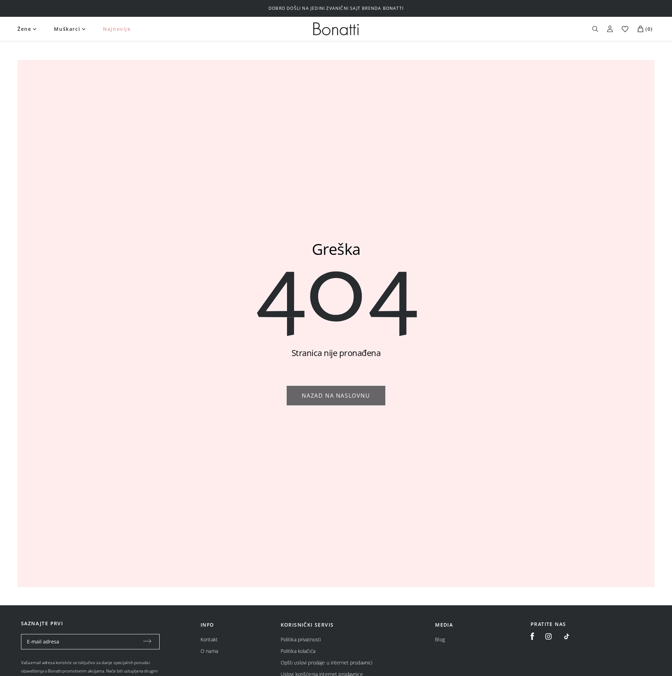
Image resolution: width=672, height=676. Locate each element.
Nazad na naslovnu (336, 395)
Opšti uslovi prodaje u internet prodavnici (327, 662)
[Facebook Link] (532, 636)
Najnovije (117, 29)
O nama (209, 651)
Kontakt (209, 639)
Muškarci (67, 29)
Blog (440, 639)
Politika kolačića (298, 651)
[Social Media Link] (566, 636)
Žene (24, 29)
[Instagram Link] (548, 636)
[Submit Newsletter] (147, 641)
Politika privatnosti (301, 639)
